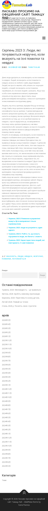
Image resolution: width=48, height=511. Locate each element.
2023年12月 (7, 437)
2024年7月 (6, 409)
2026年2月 (6, 332)
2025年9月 (6, 352)
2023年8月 (6, 454)
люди (20, 256)
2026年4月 (6, 324)
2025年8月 (6, 356)
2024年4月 (6, 421)
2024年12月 (7, 389)
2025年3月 (6, 377)
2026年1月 (6, 336)
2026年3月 (6, 328)
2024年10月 (7, 397)
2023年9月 (6, 450)
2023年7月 (6, 458)
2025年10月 (7, 348)
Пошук (5, 270)
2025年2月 (6, 381)
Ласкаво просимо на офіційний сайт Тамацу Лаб (23, 14)
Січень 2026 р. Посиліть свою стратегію (19, 306)
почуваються (19, 259)
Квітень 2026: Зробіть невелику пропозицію (21, 294)
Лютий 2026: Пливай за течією (15, 302)
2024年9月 (6, 401)
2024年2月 (6, 429)
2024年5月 (6, 417)
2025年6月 (6, 364)
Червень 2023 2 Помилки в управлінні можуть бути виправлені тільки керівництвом (24, 221)
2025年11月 (7, 344)
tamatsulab (34, 67)
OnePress (28, 502)
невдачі (28, 256)
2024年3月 (6, 425)
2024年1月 (6, 433)
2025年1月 (6, 385)
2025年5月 (6, 369)
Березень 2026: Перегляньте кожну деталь (20, 298)
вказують (12, 256)
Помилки (6, 259)
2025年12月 (7, 340)
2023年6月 (6, 462)
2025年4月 (6, 373)
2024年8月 (6, 405)
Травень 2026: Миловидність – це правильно (21, 290)
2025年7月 (6, 360)
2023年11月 (7, 442)
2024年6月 (6, 413)
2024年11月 (7, 393)
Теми (4, 480)
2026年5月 (6, 320)
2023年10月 (7, 445)
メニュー (44, 38)
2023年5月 (6, 466)
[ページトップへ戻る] (24, 492)
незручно (38, 256)
